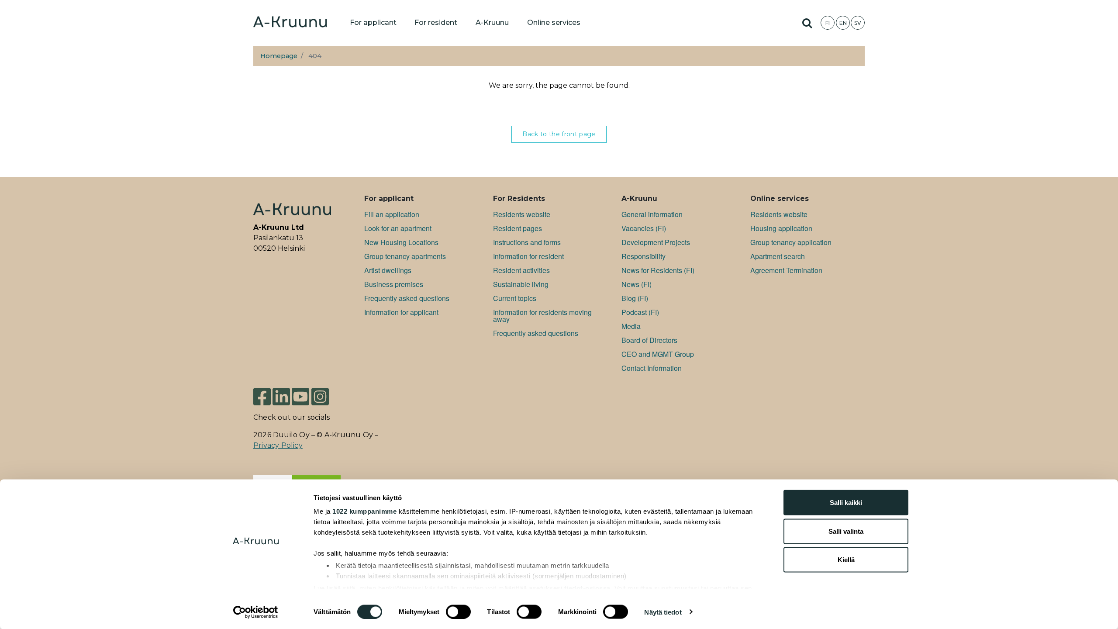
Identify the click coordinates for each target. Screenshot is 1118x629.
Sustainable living (521, 284)
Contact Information (651, 368)
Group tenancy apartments (405, 256)
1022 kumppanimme (364, 511)
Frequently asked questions (406, 298)
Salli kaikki (846, 502)
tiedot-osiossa (587, 587)
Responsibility (643, 256)
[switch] (458, 612)
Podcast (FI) (640, 312)
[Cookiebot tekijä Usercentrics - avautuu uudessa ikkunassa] (255, 612)
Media (631, 326)
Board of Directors (649, 340)
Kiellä (846, 559)
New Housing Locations (401, 242)
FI (827, 23)
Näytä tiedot (662, 611)
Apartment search (777, 256)
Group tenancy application (791, 242)
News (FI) (636, 284)
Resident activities (521, 270)
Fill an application (391, 214)
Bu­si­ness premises (393, 284)
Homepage (278, 56)
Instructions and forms (527, 242)
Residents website (521, 214)
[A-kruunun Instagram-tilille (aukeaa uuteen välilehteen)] (320, 396)
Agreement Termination (786, 270)
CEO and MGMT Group (657, 354)
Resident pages (517, 228)
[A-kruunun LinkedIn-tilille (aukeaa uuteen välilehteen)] (281, 396)
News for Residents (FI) (657, 270)
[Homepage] (290, 22)
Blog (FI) (634, 298)
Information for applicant (401, 312)
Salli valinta (845, 531)
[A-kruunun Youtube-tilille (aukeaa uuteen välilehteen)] (300, 396)
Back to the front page (558, 134)
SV (857, 23)
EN (843, 23)
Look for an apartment (397, 228)
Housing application (781, 228)
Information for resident (528, 256)
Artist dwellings (387, 270)
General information (652, 214)
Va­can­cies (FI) (643, 228)
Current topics (514, 298)
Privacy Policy (278, 445)
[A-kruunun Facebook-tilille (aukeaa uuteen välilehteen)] (262, 396)
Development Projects (655, 242)
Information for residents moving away (542, 315)
